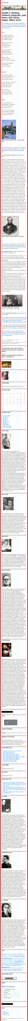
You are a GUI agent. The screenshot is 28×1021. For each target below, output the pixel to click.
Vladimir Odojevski (9, 343)
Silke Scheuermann (17, 967)
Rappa (14, 325)
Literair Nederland (7, 427)
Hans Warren (5, 419)
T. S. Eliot (11, 969)
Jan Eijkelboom (20, 960)
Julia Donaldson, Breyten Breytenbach (11, 755)
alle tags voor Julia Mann (14, 246)
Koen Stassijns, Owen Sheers (9, 753)
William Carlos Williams (17, 970)
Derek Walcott (11, 956)
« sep (3, 408)
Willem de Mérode (8, 970)
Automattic (4, 1019)
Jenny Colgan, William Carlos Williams (11, 758)
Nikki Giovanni (11, 964)
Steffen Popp (7, 969)
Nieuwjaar (6, 964)
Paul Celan (5, 420)
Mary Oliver (20, 963)
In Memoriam (10, 960)
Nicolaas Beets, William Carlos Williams (11, 759)
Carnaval (12, 955)
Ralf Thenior (19, 965)
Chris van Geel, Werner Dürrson (9, 760)
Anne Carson (11, 953)
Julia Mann (6, 245)
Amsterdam (7, 953)
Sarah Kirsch (11, 967)
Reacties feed (6, 1013)
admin (17, 339)
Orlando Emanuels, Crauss (8, 752)
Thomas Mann (6, 425)
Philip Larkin (19, 964)
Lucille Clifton (8, 963)
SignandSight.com (6, 423)
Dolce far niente (20, 956)
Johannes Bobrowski (5, 961)
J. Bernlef (15, 960)
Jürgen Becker (12, 961)
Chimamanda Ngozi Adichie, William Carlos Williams (14, 756)
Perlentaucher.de (6, 421)
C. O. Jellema (8, 955)
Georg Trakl (5, 418)
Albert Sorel (19, 331)
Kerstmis (4, 963)
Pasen (15, 964)
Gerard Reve (14, 958)
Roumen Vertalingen (7, 426)
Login (4, 1011)
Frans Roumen (7, 959)
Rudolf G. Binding (18, 23)
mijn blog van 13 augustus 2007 (10, 333)
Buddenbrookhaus (6, 415)
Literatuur (9, 341)
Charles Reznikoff (17, 955)
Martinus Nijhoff (14, 963)
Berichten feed (6, 1012)
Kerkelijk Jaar (19, 961)
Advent (3, 953)
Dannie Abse (6, 956)
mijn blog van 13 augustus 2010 (10, 248)
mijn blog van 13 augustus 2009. (19, 322)
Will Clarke (15, 317)
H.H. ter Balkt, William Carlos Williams (11, 754)
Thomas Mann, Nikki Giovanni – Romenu (11, 782)
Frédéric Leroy (6, 416)
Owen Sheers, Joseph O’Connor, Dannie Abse (12, 751)
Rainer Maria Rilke (13, 965)
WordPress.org (6, 1014)
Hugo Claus (6, 960)
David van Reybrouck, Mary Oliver (10, 761)
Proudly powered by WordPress (8, 1018)
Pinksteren (7, 965)
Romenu (5, 2)
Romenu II (5, 422)
